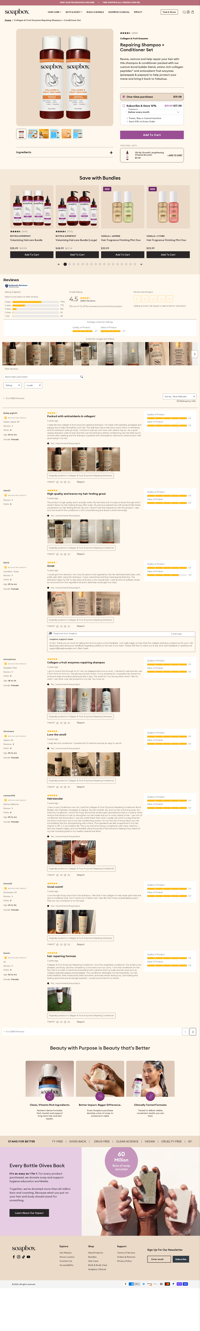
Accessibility (66, 1265)
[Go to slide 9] (100, 264)
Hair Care (93, 1261)
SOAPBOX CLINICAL (119, 12)
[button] (21, 134)
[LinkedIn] (23, 1257)
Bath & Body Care (97, 1265)
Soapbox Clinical (97, 1269)
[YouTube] (28, 1257)
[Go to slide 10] (104, 264)
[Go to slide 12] (113, 264)
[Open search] (184, 12)
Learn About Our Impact (29, 1212)
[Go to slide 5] (82, 264)
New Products (95, 1252)
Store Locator (67, 1257)
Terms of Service (126, 1252)
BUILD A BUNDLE (95, 12)
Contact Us (66, 1261)
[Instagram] (18, 1257)
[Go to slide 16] (130, 264)
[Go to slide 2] (69, 264)
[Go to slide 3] (74, 264)
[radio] (152, 96)
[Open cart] (192, 12)
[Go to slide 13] (117, 264)
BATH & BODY (73, 12)
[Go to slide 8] (95, 264)
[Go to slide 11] (108, 264)
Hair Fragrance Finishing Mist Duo (121, 240)
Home (8, 20)
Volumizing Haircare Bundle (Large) (76, 240)
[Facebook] (13, 1257)
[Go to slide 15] (126, 264)
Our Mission (66, 1252)
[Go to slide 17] (134, 264)
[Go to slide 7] (91, 264)
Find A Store (169, 12)
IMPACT (138, 12)
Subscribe (180, 1259)
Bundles (92, 1257)
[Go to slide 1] (65, 264)
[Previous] (59, 264)
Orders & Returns (126, 1257)
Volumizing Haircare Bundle (26, 240)
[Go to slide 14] (121, 264)
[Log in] (188, 12)
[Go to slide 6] (87, 264)
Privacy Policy (124, 1261)
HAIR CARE (53, 12)
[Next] (141, 264)
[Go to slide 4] (78, 264)
